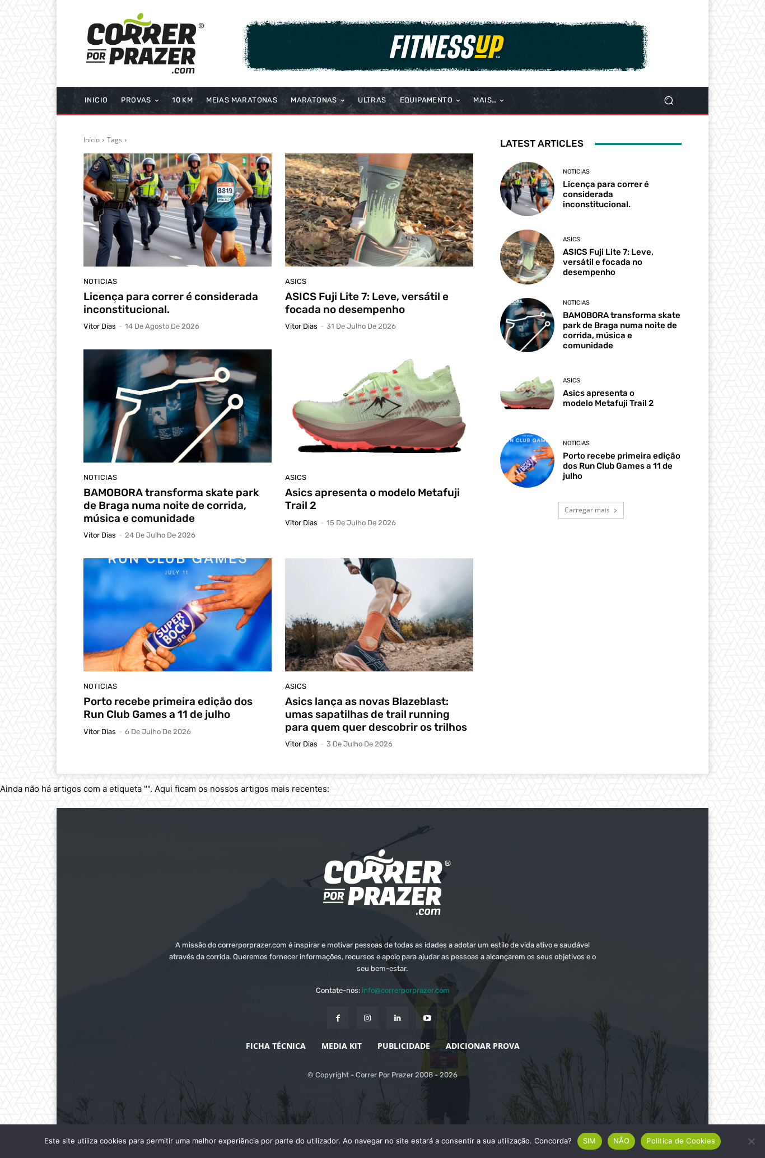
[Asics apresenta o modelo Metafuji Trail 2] (379, 406)
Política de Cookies (680, 1140)
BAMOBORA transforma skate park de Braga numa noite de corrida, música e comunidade (171, 505)
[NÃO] (751, 1141)
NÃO (621, 1140)
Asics (295, 281)
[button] (668, 100)
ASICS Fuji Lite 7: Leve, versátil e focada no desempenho (367, 303)
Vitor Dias (99, 326)
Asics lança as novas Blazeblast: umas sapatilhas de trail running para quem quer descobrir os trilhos (376, 714)
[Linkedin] (397, 1018)
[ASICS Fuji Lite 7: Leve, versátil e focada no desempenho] (379, 210)
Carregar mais (587, 510)
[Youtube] (427, 1018)
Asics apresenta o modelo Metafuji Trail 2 (372, 499)
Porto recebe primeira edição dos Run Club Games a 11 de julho (168, 708)
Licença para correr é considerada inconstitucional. (170, 303)
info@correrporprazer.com (406, 990)
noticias (100, 281)
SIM (589, 1140)
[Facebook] (338, 1018)
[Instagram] (368, 1018)
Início (91, 139)
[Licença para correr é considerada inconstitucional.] (177, 210)
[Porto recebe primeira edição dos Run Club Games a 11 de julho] (177, 614)
